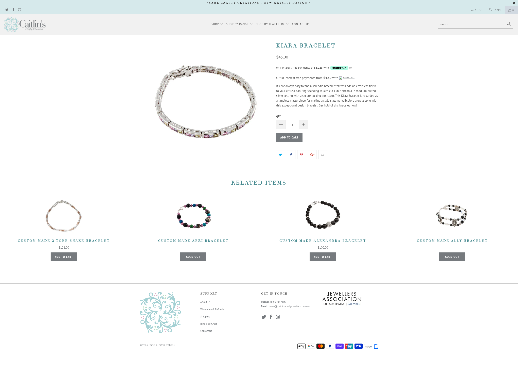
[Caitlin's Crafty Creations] (43, 24)
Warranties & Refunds (212, 309)
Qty (278, 116)
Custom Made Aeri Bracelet (193, 216)
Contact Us (301, 24)
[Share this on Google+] (312, 154)
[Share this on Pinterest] (301, 154)
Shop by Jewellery (271, 24)
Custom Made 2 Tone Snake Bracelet (63, 216)
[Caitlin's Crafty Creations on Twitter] (6, 10)
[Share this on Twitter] (280, 154)
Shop (215, 24)
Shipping (205, 316)
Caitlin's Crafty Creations (161, 345)
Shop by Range (238, 24)
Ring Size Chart (208, 324)
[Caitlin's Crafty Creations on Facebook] (13, 10)
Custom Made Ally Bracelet (452, 216)
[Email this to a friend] (322, 154)
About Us (205, 302)
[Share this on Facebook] (291, 154)
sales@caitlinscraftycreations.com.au (289, 306)
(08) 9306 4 (276, 302)
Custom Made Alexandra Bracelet (322, 216)
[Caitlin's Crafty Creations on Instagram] (19, 10)
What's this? (349, 77)
